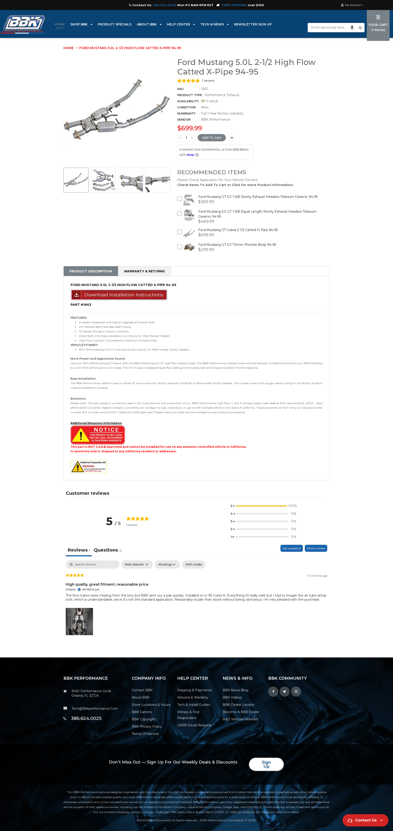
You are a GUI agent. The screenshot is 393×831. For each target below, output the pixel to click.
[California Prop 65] (89, 466)
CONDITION (186, 107)
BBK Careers (142, 712)
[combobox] (333, 27)
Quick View (189, 203)
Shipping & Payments (194, 690)
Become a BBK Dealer (241, 712)
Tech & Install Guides (193, 705)
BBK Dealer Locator (238, 705)
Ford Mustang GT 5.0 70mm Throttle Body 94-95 (237, 245)
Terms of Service (145, 734)
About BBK (141, 697)
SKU (180, 89)
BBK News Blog (235, 690)
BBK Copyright (144, 719)
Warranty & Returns (144, 271)
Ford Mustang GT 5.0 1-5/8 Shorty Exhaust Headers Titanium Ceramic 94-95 (258, 197)
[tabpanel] (196, 598)
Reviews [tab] (79, 550)
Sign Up (266, 764)
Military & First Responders (188, 715)
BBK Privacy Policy (147, 726)
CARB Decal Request (194, 725)
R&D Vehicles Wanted (240, 719)
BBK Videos (232, 697)
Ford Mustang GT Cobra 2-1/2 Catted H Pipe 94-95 (238, 230)
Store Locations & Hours (151, 705)
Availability (188, 101)
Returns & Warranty (192, 697)
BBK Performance (215, 119)
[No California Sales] (98, 434)
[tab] (107, 550)
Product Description (91, 271)
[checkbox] (194, 564)
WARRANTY (186, 113)
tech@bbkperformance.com (95, 709)
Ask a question (291, 548)
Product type (189, 95)
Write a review (316, 548)
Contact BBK (142, 690)
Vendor (183, 119)
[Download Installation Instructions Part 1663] (119, 295)
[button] (352, 27)
